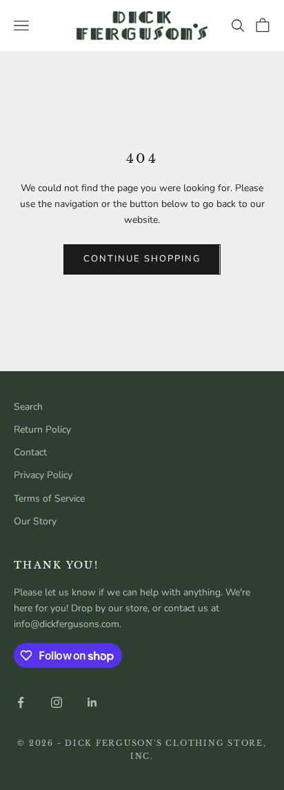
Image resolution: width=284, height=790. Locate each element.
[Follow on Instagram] (56, 702)
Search (28, 406)
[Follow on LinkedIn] (92, 702)
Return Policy (42, 429)
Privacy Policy (43, 475)
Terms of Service (49, 498)
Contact (30, 452)
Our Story (35, 521)
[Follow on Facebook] (21, 702)
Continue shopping (141, 259)
